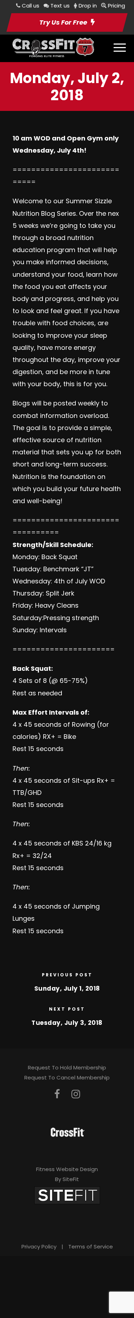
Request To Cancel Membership (67, 1077)
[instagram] (75, 1094)
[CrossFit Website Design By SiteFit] (67, 1195)
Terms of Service (90, 1246)
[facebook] (57, 1094)
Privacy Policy (38, 1246)
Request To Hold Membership (67, 1067)
